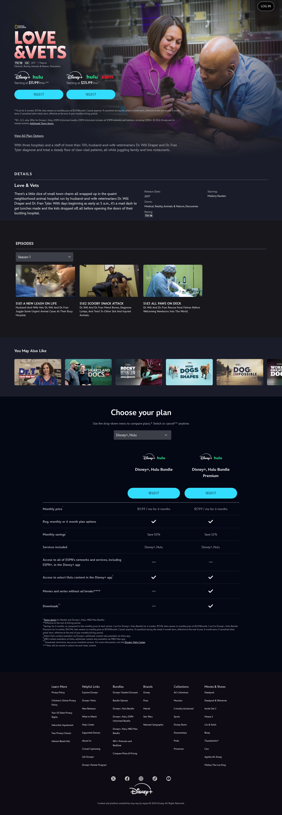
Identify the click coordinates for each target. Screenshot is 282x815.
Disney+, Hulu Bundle (123, 708)
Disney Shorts (180, 724)
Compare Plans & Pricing (125, 753)
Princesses (179, 749)
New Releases (89, 708)
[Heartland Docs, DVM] (88, 372)
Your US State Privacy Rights (62, 714)
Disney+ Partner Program (94, 765)
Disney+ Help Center (135, 642)
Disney (146, 692)
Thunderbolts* (211, 740)
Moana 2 (208, 716)
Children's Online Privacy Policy (64, 702)
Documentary (180, 732)
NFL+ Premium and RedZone (122, 743)
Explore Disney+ (90, 692)
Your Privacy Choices (61, 733)
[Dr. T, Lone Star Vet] (37, 372)
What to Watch (89, 716)
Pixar (145, 700)
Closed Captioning (91, 749)
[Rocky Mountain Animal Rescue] (138, 372)
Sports (177, 716)
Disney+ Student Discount (125, 692)
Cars (206, 749)
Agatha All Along (213, 757)
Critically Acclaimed (184, 708)
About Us (86, 740)
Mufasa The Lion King (215, 765)
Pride (176, 740)
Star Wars (148, 716)
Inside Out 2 (210, 708)
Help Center (88, 724)
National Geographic (153, 724)
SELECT (39, 94)
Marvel (146, 708)
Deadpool (209, 692)
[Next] (274, 371)
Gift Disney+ (88, 757)
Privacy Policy (58, 692)
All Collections (181, 692)
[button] (95, 686)
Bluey (207, 732)
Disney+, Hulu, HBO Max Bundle (125, 731)
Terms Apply (50, 620)
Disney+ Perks (89, 700)
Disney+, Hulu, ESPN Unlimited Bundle (123, 718)
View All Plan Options (29, 136)
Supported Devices (91, 732)
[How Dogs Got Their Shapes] (189, 372)
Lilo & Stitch (210, 724)
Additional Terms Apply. (42, 123)
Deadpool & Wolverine (215, 700)
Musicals (178, 700)
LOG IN (266, 6)
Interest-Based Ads (61, 741)
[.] (113, 778)
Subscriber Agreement (62, 725)
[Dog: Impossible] (240, 372)
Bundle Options (120, 700)
